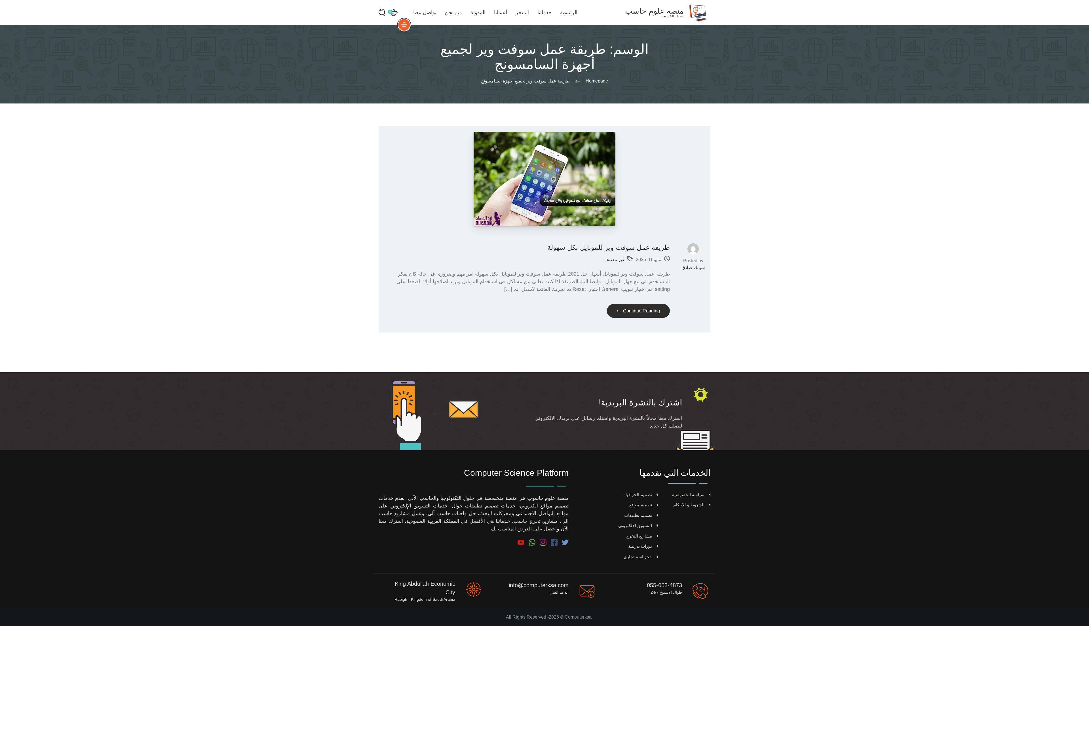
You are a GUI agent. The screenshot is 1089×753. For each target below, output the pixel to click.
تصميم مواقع (640, 504)
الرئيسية (568, 12)
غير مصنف (614, 259)
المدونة (478, 12)
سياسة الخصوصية (688, 494)
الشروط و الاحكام (688, 504)
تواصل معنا (424, 12)
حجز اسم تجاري (638, 556)
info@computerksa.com (539, 585)
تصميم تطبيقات (638, 515)
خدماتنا (544, 12)
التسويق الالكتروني (635, 525)
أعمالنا (500, 12)
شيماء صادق (693, 267)
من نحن (453, 12)
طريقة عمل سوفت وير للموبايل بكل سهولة (608, 247)
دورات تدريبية (640, 546)
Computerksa (578, 617)
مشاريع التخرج (639, 536)
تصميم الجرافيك (637, 494)
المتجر (522, 12)
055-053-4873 (664, 585)
